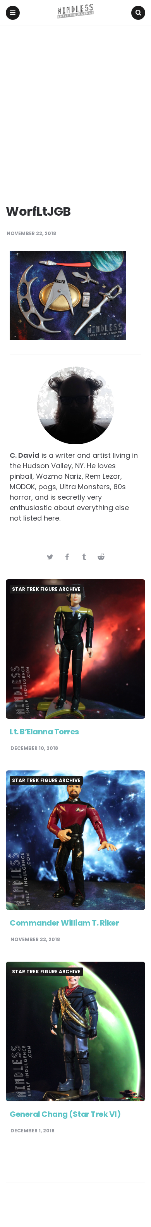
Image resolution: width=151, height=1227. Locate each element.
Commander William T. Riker (64, 922)
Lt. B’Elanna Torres (44, 731)
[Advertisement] (75, 105)
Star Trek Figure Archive (46, 589)
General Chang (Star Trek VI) (65, 1114)
